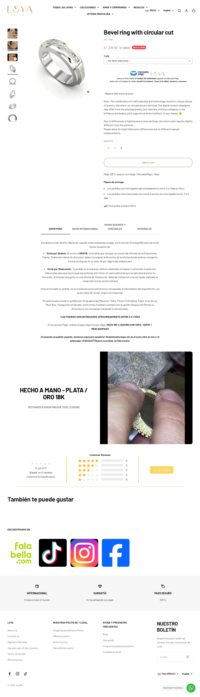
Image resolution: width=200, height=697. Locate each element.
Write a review (161, 470)
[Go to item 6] (13, 94)
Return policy (60, 642)
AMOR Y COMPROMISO (115, 7)
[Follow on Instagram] (17, 674)
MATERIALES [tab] (144, 228)
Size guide (108, 640)
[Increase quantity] (121, 148)
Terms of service (17, 653)
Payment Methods (17, 642)
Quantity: (109, 140)
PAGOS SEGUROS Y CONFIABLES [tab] (114, 226)
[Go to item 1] (13, 34)
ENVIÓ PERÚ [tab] (55, 228)
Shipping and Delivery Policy (68, 630)
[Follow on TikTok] (25, 674)
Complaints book (112, 651)
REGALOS (139, 7)
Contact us (13, 636)
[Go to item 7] (13, 106)
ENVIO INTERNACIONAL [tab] (85, 228)
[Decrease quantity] (108, 148)
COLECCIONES (88, 7)
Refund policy (15, 659)
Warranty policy (61, 636)
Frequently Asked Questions (118, 646)
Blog (105, 634)
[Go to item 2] (13, 46)
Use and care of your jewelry (23, 647)
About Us (13, 630)
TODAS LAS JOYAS (63, 7)
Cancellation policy (63, 647)
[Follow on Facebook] (10, 674)
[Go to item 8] (13, 119)
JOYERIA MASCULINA (98, 13)
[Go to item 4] (13, 69)
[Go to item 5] (13, 81)
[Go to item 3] (13, 58)
